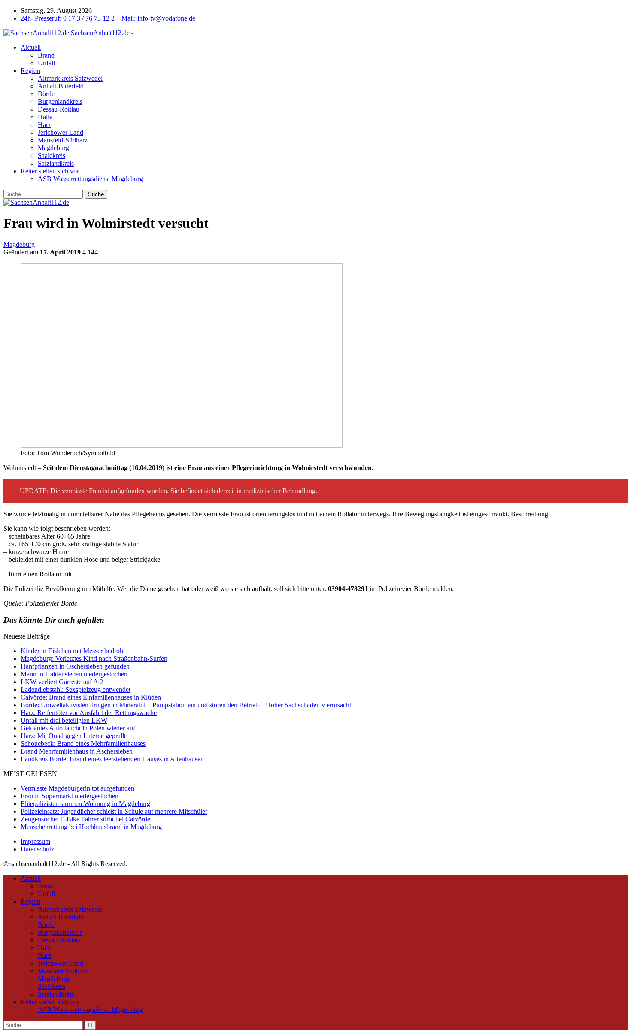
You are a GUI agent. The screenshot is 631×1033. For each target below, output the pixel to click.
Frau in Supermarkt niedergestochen (69, 796)
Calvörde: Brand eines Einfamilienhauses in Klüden (91, 697)
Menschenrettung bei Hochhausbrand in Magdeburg (91, 826)
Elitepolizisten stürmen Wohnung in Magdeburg (85, 803)
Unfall (46, 63)
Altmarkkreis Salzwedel (70, 78)
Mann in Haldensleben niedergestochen (74, 674)
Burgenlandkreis (60, 101)
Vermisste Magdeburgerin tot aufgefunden (77, 788)
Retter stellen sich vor (50, 171)
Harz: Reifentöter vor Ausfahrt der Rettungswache (89, 712)
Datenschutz (37, 849)
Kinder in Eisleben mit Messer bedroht (73, 650)
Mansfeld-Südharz (63, 140)
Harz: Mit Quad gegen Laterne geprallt (73, 735)
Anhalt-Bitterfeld (61, 86)
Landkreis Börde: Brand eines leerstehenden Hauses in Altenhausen (112, 759)
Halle (45, 117)
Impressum (35, 841)
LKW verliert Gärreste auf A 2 (62, 681)
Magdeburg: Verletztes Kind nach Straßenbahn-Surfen (94, 658)
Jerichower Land (60, 132)
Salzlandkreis (56, 163)
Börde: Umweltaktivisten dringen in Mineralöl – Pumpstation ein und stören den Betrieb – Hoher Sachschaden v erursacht (186, 705)
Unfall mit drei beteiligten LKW (64, 720)
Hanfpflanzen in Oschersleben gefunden (75, 666)
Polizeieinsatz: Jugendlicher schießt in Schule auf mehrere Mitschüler (114, 811)
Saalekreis (51, 155)
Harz (44, 124)
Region (30, 70)
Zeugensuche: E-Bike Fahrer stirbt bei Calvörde (85, 819)
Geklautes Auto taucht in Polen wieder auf (78, 728)
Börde (46, 93)
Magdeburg (53, 147)
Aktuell (31, 47)
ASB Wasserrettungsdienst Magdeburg (90, 178)
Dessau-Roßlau (58, 109)
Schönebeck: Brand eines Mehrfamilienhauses (83, 743)
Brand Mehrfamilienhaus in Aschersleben (77, 751)
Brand (46, 55)
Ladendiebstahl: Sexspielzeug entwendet (75, 689)
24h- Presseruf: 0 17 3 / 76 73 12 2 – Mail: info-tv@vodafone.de (108, 18)
